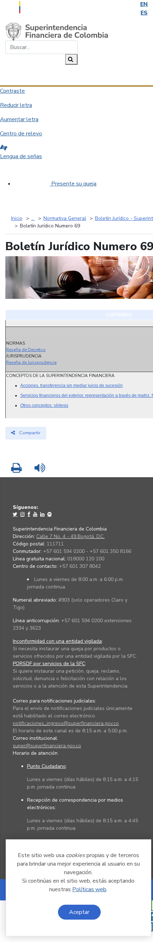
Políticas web (89, 889)
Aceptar (79, 912)
